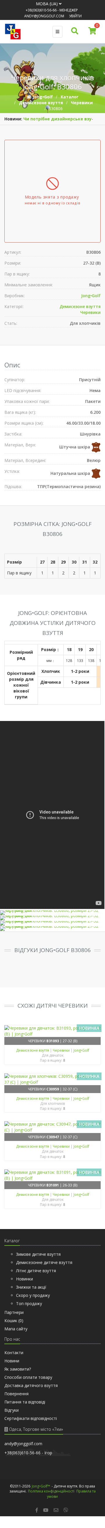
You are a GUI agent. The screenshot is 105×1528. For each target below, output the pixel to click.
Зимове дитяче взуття (38, 1260)
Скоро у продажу (33, 1301)
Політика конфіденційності (51, 1497)
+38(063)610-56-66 (41, 10)
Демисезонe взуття (80, 312)
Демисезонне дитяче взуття (44, 1268)
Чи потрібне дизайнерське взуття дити (48, 124)
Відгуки (11, 1416)
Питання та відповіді (24, 1408)
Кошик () (13, 1326)
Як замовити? (17, 1375)
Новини (11, 1366)
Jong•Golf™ (41, 1492)
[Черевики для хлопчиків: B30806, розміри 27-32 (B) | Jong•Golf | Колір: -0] (52, 918)
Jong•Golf (91, 301)
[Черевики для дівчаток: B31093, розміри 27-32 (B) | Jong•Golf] (52, 1037)
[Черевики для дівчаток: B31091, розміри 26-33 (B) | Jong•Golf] (52, 1181)
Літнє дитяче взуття (36, 1276)
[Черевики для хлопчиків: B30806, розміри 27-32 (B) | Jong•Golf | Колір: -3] (52, 934)
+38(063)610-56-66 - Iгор (28, 1458)
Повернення (16, 1399)
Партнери (14, 1318)
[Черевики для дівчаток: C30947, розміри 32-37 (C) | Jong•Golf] (52, 1133)
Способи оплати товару (28, 1383)
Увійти (75, 16)
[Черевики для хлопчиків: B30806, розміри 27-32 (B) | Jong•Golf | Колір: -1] (52, 924)
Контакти (13, 1358)
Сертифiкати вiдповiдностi (30, 1424)
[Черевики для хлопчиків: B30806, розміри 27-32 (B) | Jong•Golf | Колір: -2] (52, 929)
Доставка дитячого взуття (31, 1391)
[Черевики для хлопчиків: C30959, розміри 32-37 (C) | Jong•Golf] (52, 1085)
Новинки (24, 1284)
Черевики (90, 318)
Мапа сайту (15, 1334)
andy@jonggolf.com (44, 16)
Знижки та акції (31, 1293)
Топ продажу (29, 1309)
